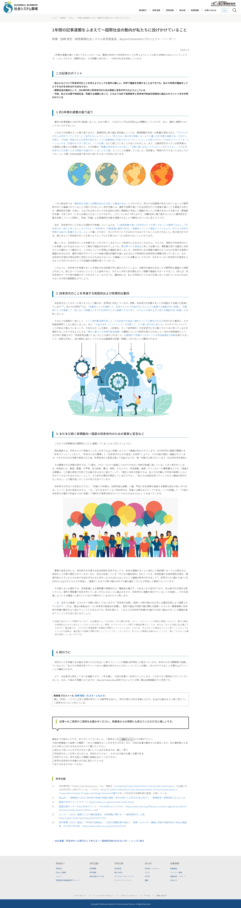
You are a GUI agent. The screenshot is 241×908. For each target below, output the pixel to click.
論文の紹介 (118, 872)
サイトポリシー (80, 895)
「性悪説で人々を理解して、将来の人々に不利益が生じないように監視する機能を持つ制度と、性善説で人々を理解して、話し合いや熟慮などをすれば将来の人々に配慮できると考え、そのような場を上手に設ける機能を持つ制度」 (119, 308)
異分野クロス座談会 (131, 246)
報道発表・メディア (177, 876)
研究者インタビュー (152, 868)
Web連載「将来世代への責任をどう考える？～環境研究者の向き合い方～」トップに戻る (99, 840)
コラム (71, 18)
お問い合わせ (210, 10)
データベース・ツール (122, 880)
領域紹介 (143, 10)
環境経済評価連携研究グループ (67, 880)
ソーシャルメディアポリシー (103, 895)
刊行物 (147, 876)
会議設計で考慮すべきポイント (139, 335)
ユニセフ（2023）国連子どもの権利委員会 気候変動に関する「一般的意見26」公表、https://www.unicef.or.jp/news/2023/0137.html (103, 816)
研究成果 (170, 10)
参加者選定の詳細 (166, 335)
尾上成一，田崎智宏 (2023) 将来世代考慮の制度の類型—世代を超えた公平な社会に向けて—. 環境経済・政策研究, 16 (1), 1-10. (122, 797)
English (224, 10)
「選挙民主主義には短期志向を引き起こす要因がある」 (100, 203)
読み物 (182, 10)
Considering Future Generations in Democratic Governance (144, 786)
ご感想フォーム (126, 739)
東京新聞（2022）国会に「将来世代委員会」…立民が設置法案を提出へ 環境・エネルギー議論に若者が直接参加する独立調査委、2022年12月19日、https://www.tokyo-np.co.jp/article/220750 (123, 824)
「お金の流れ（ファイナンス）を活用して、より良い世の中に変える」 (130, 324)
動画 (146, 880)
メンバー (59, 876)
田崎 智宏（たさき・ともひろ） (91, 695)
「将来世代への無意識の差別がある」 (113, 228)
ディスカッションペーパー (124, 876)
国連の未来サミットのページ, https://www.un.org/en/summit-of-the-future (96, 802)
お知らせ (173, 880)
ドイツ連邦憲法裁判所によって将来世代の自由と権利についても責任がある (123, 320)
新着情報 (195, 10)
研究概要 (93, 868)
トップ (54, 18)
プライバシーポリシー (129, 895)
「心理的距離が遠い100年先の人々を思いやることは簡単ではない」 (150, 224)
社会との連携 (61, 872)
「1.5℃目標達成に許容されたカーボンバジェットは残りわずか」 (131, 139)
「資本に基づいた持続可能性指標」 (103, 331)
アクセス (147, 895)
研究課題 (93, 872)
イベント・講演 (176, 872)
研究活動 (156, 10)
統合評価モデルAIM (97, 876)
